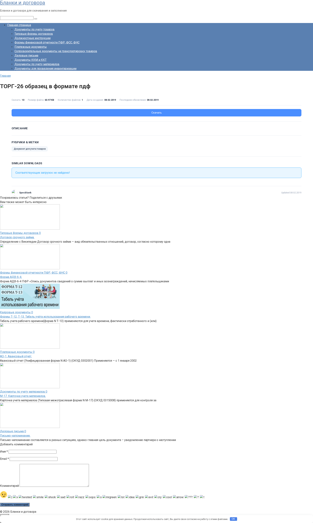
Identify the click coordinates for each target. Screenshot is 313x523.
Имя (4, 451)
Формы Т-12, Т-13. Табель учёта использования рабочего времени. (45, 316)
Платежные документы (30, 47)
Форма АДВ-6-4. (11, 277)
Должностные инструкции (32, 38)
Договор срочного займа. (17, 237)
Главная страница (19, 25)
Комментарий (9, 486)
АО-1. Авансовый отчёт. (16, 356)
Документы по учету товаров (34, 29)
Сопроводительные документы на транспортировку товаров (55, 51)
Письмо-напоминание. (15, 435)
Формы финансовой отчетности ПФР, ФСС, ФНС (47, 42)
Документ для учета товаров (30, 149)
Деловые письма (26, 55)
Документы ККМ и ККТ (30, 60)
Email (4, 459)
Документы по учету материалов (36, 64)
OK (233, 519)
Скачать (156, 112)
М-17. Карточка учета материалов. (23, 396)
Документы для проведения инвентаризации (45, 68)
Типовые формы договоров (33, 33)
